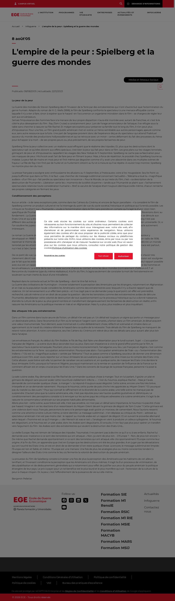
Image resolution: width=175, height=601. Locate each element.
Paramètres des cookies (54, 256)
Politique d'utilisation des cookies (69, 248)
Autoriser (123, 256)
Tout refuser (103, 256)
